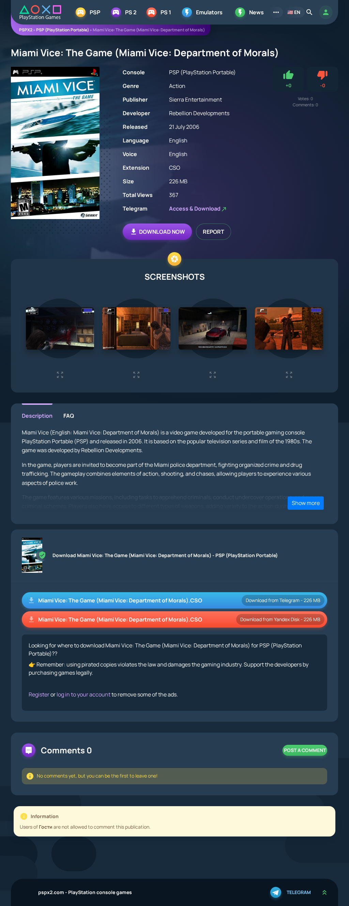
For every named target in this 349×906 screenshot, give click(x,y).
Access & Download (195, 208)
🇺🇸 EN (293, 12)
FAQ (68, 415)
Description (37, 415)
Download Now (162, 231)
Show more (306, 503)
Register (39, 694)
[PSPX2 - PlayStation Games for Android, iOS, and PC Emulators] (40, 12)
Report (213, 231)
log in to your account (83, 694)
